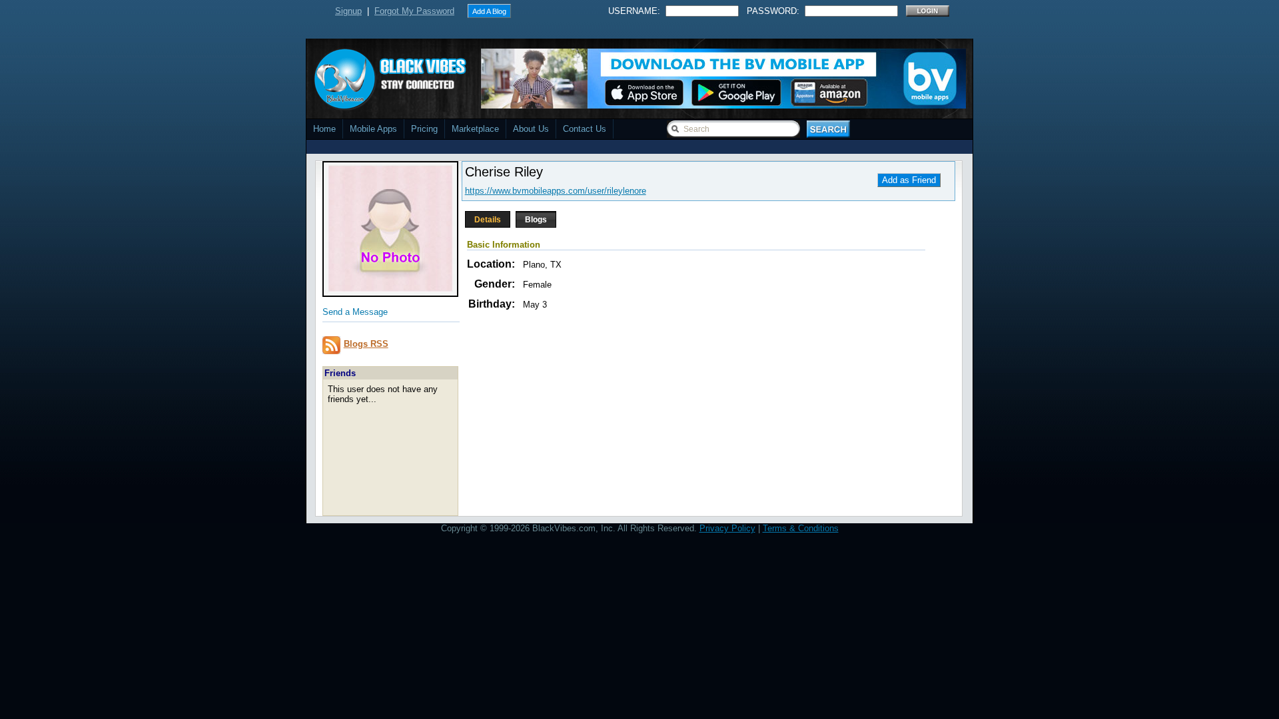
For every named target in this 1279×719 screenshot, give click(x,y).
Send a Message (355, 312)
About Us (531, 129)
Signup (348, 11)
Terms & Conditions (801, 528)
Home (324, 129)
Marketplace (475, 129)
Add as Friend (909, 180)
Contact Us (584, 129)
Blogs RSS (366, 344)
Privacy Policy (727, 528)
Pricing (424, 129)
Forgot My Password (414, 11)
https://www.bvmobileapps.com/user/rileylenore (555, 191)
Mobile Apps (373, 129)
